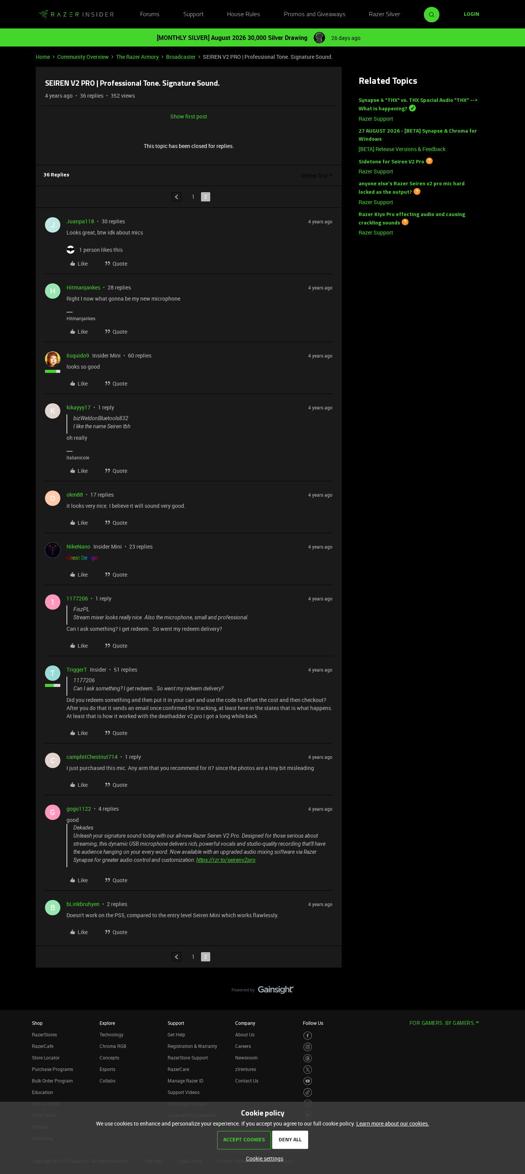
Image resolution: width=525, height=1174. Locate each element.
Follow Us (313, 1023)
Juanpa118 (80, 221)
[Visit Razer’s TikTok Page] (307, 1092)
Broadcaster (181, 56)
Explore (107, 1023)
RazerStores (44, 1034)
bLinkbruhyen (83, 904)
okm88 (74, 494)
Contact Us (246, 1081)
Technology (111, 1034)
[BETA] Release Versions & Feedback (402, 149)
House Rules (243, 15)
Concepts (109, 1057)
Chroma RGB (113, 1046)
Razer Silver (384, 15)
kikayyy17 (78, 407)
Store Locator (46, 1057)
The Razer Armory (137, 56)
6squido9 (77, 355)
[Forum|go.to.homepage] (76, 14)
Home (43, 56)
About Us (244, 1034)
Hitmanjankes (83, 287)
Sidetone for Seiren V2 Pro (391, 161)
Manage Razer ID (185, 1081)
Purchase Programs (52, 1069)
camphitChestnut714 (92, 756)
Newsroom (246, 1057)
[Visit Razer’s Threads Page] (307, 1058)
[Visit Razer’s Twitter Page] (307, 1069)
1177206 (77, 598)
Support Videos (183, 1092)
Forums (149, 15)
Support (193, 15)
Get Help (176, 1034)
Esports (107, 1069)
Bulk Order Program (52, 1081)
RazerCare (178, 1069)
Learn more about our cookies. (392, 1123)
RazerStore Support (188, 1057)
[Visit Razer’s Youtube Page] (307, 1081)
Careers (243, 1046)
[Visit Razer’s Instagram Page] (307, 1047)
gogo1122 (78, 808)
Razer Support (376, 118)
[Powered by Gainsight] (263, 992)
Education (42, 1092)
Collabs (107, 1081)
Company (245, 1023)
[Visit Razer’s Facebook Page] (307, 1036)
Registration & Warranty (192, 1046)
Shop (37, 1023)
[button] (471, 14)
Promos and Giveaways (315, 15)
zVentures (245, 1069)
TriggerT (76, 669)
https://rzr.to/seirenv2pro (226, 860)
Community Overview (83, 56)
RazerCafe (42, 1046)
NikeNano (78, 546)
